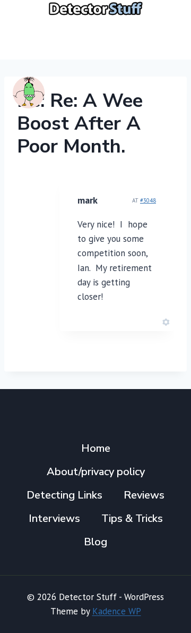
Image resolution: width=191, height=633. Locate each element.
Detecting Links (64, 495)
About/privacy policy (96, 472)
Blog (95, 542)
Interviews (54, 518)
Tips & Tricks (132, 518)
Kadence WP (116, 611)
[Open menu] (165, 38)
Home (95, 448)
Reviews (144, 495)
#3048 (148, 200)
